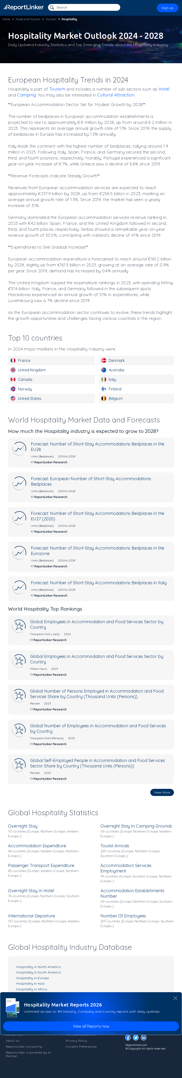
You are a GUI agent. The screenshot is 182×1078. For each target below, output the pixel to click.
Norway (25, 389)
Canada (25, 379)
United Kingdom (32, 370)
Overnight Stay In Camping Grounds (136, 826)
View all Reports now (91, 1026)
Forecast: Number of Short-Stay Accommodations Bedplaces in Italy (99, 582)
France (24, 360)
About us (12, 1040)
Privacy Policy (76, 1040)
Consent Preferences (81, 1046)
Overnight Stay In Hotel (31, 890)
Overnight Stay (22, 826)
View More (162, 792)
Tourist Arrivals (114, 845)
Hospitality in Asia (30, 983)
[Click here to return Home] (24, 7)
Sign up (167, 8)
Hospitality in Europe (32, 978)
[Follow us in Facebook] (129, 1039)
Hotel (164, 89)
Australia (116, 370)
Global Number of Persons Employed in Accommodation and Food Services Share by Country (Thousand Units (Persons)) (97, 693)
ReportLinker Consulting (24, 1046)
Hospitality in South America (38, 972)
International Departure (31, 916)
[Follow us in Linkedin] (144, 1039)
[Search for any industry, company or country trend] (52, 7)
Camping (26, 95)
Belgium (116, 398)
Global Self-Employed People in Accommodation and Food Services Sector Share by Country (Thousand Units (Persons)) (97, 763)
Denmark (117, 360)
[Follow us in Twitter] (137, 1039)
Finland (115, 389)
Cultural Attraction (116, 95)
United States (29, 398)
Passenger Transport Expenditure (41, 865)
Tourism (57, 89)
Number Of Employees (123, 916)
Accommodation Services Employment (125, 868)
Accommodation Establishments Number (132, 893)
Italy (112, 379)
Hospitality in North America (38, 967)
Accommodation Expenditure (37, 845)
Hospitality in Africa (31, 989)
